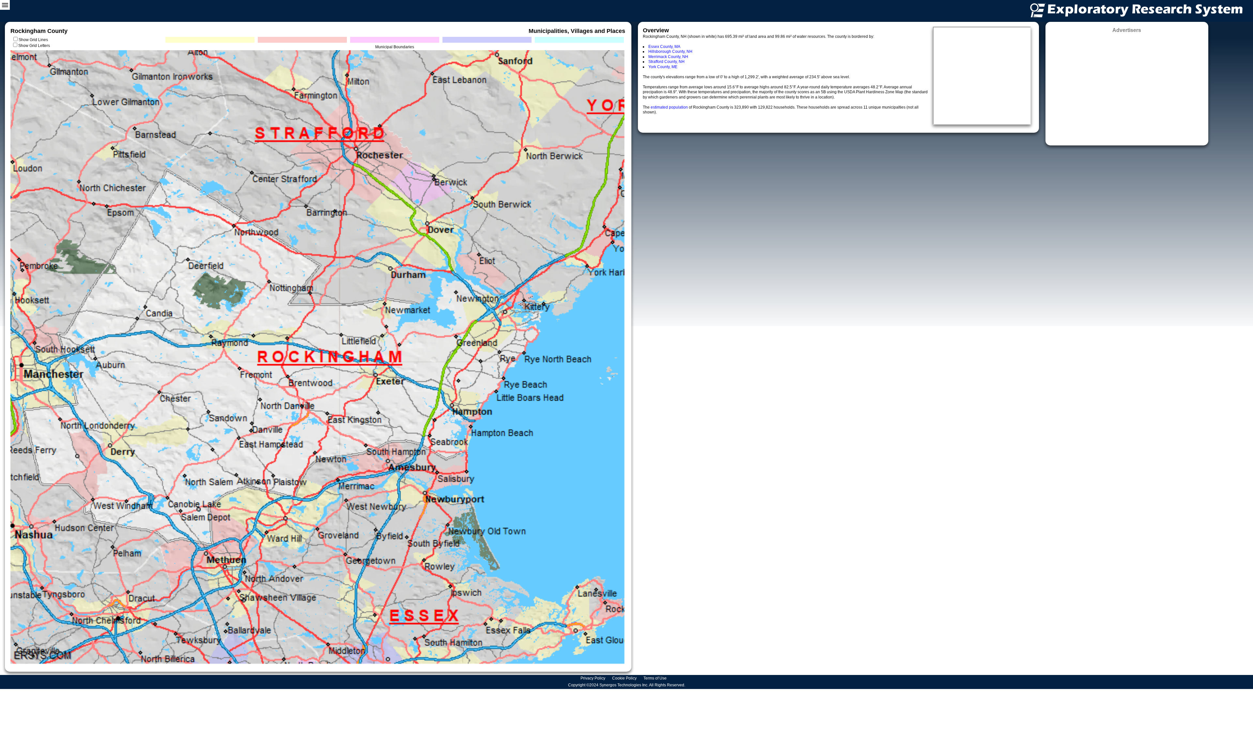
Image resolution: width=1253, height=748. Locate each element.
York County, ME (662, 67)
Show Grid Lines (34, 39)
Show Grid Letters (34, 45)
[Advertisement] (1126, 87)
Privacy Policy (593, 678)
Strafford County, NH (666, 61)
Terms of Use (655, 678)
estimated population (670, 107)
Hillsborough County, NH (670, 51)
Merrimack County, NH (668, 56)
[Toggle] (5, 5)
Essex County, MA (664, 46)
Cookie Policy (625, 678)
